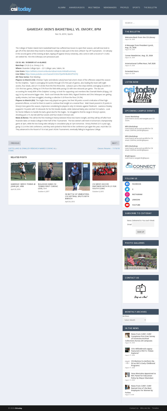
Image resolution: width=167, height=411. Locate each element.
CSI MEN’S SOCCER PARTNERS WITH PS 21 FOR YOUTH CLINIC (104, 186)
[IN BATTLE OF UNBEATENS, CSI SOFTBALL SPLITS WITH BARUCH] (77, 176)
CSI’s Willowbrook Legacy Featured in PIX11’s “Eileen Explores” (142, 351)
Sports (136, 7)
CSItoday (18, 408)
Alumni (61, 7)
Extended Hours (132, 71)
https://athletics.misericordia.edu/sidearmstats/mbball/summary (50, 71)
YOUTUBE (136, 205)
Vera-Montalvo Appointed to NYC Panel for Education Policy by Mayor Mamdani (143, 375)
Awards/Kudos (77, 7)
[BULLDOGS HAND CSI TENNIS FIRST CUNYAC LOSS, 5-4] (50, 171)
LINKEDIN (136, 199)
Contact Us (134, 408)
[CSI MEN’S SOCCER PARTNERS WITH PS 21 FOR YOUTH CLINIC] (104, 171)
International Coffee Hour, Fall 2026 (140, 63)
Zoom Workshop (132, 116)
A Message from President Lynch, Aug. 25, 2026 (139, 46)
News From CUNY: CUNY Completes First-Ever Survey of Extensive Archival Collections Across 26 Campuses (140, 337)
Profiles (124, 7)
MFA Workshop (131, 126)
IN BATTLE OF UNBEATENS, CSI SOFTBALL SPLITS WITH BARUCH (77, 196)
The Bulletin (150, 7)
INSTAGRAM (137, 194)
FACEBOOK (136, 184)
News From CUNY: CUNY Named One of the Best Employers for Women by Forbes (139, 389)
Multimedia (94, 7)
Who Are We (145, 408)
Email (129, 224)
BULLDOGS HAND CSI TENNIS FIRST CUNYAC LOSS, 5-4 (48, 186)
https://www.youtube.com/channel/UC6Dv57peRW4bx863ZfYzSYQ (52, 74)
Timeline (155, 408)
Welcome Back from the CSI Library (140, 37)
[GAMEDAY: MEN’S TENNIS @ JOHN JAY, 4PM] (23, 171)
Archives (126, 316)
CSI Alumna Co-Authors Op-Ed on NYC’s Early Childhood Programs (143, 363)
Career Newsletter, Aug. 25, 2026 (139, 55)
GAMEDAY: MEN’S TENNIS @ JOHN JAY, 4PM (23, 185)
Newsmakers (110, 7)
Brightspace (130, 156)
